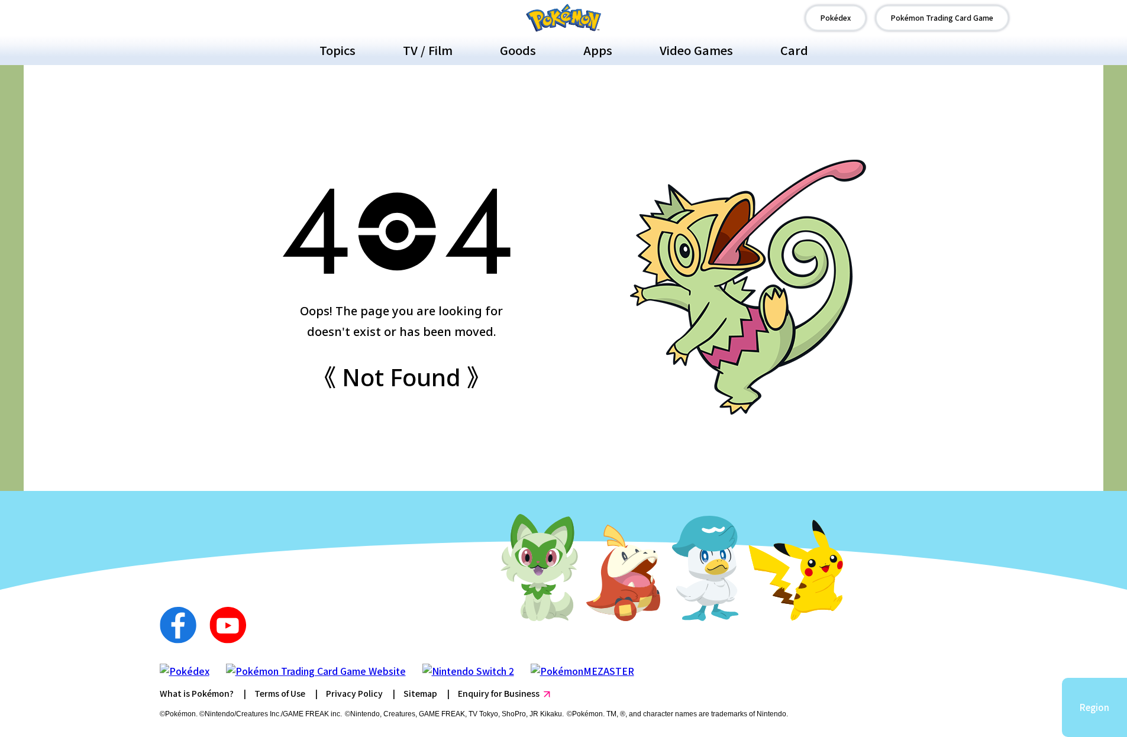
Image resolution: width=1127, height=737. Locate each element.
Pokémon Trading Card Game (942, 17)
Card (794, 50)
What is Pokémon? (197, 693)
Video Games (696, 50)
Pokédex (836, 17)
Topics (337, 50)
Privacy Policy (354, 693)
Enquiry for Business (499, 693)
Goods (518, 50)
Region (1094, 707)
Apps (597, 50)
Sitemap (420, 693)
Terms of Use (279, 693)
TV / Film (428, 50)
